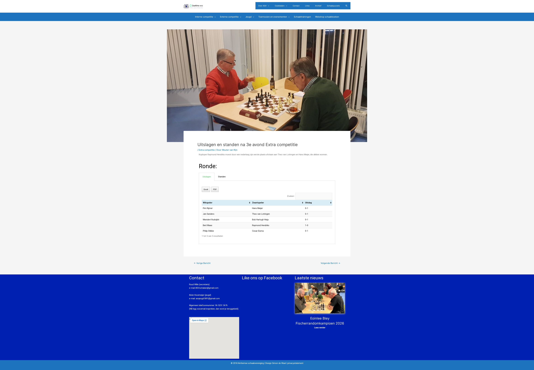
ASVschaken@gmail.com (206, 288)
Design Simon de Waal (275, 363)
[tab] (206, 177)
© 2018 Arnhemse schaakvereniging (247, 363)
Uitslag (308, 202)
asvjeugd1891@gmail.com (208, 298)
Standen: (222, 176)
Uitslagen (206, 176)
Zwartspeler (258, 202)
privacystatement (295, 363)
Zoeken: (290, 196)
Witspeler (207, 202)
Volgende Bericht (330, 263)
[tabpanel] (267, 212)
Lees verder (319, 327)
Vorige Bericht (202, 263)
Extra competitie (207, 150)
